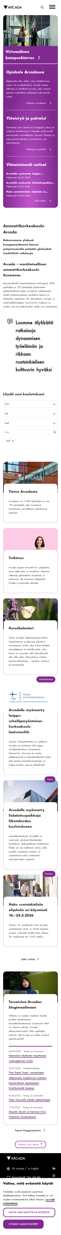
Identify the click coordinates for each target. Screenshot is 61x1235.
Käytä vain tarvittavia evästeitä (29, 1212)
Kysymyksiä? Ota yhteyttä (26, 1177)
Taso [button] (7, 403)
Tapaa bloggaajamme (28, 1130)
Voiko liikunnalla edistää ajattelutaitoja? (29, 1099)
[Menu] (52, 7)
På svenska (18, 1168)
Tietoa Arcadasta (23, 491)
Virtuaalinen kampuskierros (21, 54)
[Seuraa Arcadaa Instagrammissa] (54, 1176)
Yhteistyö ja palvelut (26, 118)
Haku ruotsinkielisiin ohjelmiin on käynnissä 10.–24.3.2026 (26, 192)
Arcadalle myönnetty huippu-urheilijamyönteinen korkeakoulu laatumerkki (26, 174)
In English (33, 1168)
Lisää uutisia (40, 200)
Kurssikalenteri (21, 628)
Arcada (12, 7)
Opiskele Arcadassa (25, 72)
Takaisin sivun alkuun (29, 1144)
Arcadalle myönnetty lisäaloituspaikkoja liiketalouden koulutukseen (30, 183)
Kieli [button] (7, 423)
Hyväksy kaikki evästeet (23, 1224)
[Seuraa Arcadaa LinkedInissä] (54, 1168)
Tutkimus (16, 557)
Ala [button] (6, 413)
